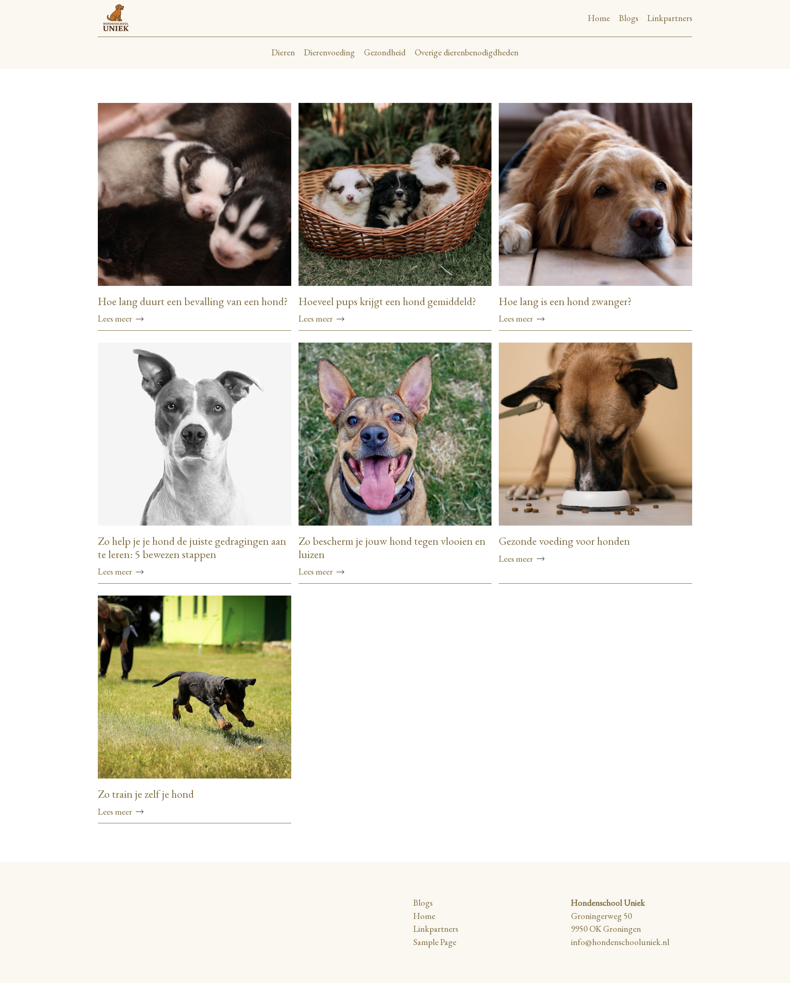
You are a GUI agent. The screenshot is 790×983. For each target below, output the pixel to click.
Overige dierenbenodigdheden (466, 52)
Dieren (283, 52)
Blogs (628, 18)
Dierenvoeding (329, 52)
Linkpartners (669, 18)
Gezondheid (385, 52)
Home (599, 18)
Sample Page (434, 942)
